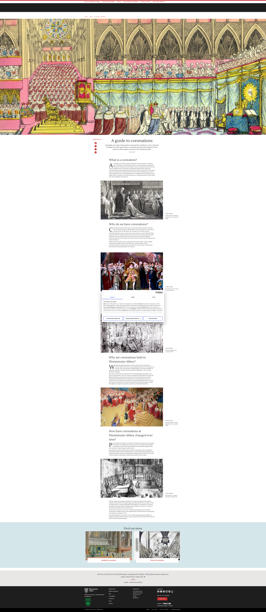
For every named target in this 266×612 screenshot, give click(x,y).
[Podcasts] (172, 591)
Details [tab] (133, 297)
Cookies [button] (147, 609)
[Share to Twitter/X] (96, 146)
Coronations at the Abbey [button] (108, 1)
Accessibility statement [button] (175, 609)
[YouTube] (167, 591)
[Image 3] (132, 333)
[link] (167, 603)
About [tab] (153, 297)
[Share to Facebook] (96, 143)
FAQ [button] (110, 593)
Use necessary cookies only (113, 318)
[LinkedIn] (169, 591)
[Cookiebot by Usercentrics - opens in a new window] (157, 293)
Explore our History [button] (145, 1)
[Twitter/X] (161, 591)
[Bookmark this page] (96, 149)
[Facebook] (158, 591)
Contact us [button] (111, 598)
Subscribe (162, 598)
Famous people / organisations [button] (130, 1)
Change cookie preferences (132, 318)
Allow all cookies (153, 318)
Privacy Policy (136, 312)
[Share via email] (96, 152)
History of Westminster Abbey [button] (92, 1)
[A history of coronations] (157, 545)
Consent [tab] (112, 297)
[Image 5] (132, 478)
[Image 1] (132, 200)
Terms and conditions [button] (164, 609)
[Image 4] (132, 407)
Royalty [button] (119, 1)
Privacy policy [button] (154, 609)
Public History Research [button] (159, 1)
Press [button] (110, 601)
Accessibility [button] (112, 596)
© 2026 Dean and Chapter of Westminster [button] (94, 609)
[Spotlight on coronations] (109, 545)
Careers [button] (111, 603)
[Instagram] (164, 591)
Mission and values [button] (113, 591)
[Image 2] (132, 271)
